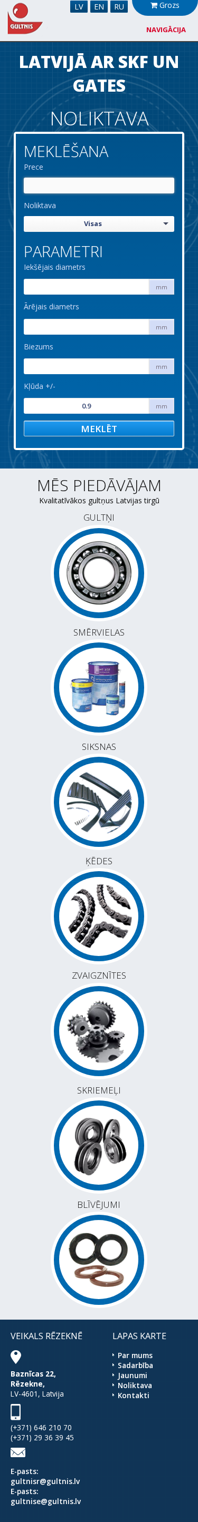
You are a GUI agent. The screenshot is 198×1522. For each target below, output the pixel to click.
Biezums (38, 347)
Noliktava (40, 205)
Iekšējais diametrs (55, 267)
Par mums (135, 1355)
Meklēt (99, 429)
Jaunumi (132, 1375)
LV (78, 7)
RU (119, 7)
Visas (93, 223)
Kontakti (133, 1395)
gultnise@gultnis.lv (46, 1501)
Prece (33, 167)
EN (99, 7)
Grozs (168, 5)
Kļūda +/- (39, 386)
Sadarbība (135, 1365)
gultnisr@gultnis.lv (45, 1481)
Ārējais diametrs (51, 306)
